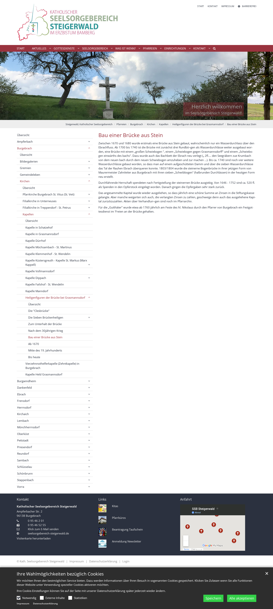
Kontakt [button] (199, 48)
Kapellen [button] (28, 214)
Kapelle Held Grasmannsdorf (43, 374)
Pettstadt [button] (22, 440)
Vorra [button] (20, 487)
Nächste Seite (265, 85)
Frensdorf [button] (23, 401)
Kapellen (163, 124)
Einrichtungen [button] (175, 48)
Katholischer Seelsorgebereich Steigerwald (47, 506)
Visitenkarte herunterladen (34, 538)
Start (21, 48)
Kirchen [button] (25, 181)
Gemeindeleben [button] (30, 174)
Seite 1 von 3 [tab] (130, 116)
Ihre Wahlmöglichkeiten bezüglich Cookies (60, 574)
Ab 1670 (33, 344)
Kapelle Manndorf (36, 291)
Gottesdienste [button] (64, 48)
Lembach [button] (23, 420)
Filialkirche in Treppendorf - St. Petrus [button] (47, 207)
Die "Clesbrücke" (38, 311)
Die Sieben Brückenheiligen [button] (45, 317)
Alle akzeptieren (241, 598)
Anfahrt (186, 499)
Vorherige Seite (7, 85)
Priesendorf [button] (24, 447)
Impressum (23, 603)
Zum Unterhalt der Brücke (45, 324)
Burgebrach (136, 124)
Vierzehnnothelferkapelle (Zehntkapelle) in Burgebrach (52, 366)
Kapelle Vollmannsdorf (39, 271)
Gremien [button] (25, 168)
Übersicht (23, 135)
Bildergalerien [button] (29, 161)
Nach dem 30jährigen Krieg (45, 330)
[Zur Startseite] (75, 22)
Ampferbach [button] (25, 141)
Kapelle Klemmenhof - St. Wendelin (47, 254)
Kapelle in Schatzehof (39, 227)
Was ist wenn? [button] (125, 48)
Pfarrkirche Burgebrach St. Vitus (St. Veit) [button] (48, 194)
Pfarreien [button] (150, 48)
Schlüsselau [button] (24, 467)
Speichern (213, 598)
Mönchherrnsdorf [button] (28, 427)
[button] (213, 49)
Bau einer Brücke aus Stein (241, 124)
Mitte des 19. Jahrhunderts (45, 350)
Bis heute (34, 357)
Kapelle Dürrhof (35, 240)
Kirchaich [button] (23, 414)
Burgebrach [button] (24, 148)
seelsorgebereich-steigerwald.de (48, 533)
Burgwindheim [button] (26, 381)
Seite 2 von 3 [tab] (136, 116)
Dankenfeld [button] (24, 387)
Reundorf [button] (23, 453)
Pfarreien (121, 124)
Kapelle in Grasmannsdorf (42, 234)
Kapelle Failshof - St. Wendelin (44, 284)
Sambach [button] (23, 460)
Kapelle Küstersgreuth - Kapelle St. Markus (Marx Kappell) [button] (56, 262)
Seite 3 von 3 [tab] (143, 116)
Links (102, 499)
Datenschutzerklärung (45, 603)
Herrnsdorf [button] (24, 407)
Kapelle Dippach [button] (35, 278)
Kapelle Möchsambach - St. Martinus (48, 247)
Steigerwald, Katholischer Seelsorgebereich (89, 124)
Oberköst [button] (23, 434)
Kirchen (151, 124)
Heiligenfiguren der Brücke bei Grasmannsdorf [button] (55, 297)
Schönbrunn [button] (25, 473)
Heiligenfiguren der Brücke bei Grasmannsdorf (197, 124)
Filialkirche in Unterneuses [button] (39, 201)
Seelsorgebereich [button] (95, 48)
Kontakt (23, 499)
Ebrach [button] (21, 394)
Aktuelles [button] (39, 48)
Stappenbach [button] (25, 480)
